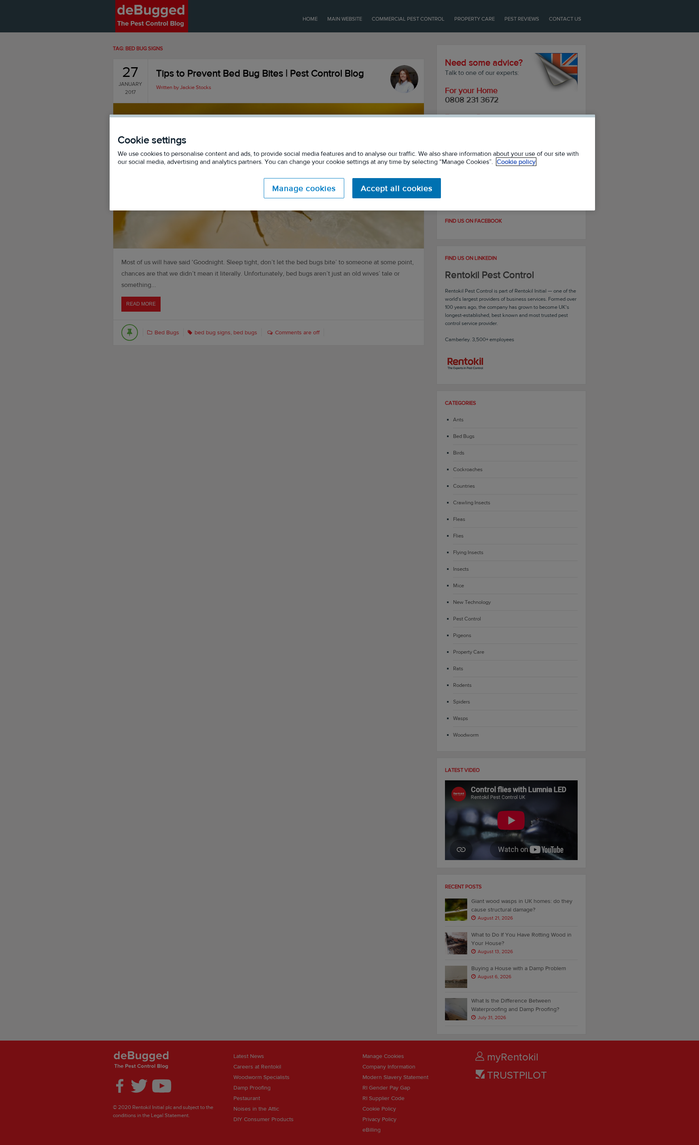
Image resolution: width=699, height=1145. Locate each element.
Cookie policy (516, 161)
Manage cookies (304, 188)
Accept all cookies (396, 188)
